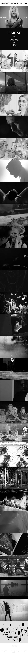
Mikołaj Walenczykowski (12, 3)
